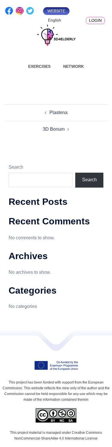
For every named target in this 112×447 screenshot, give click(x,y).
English (54, 20)
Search (16, 167)
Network (73, 66)
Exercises (39, 66)
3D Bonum (54, 129)
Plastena (58, 112)
